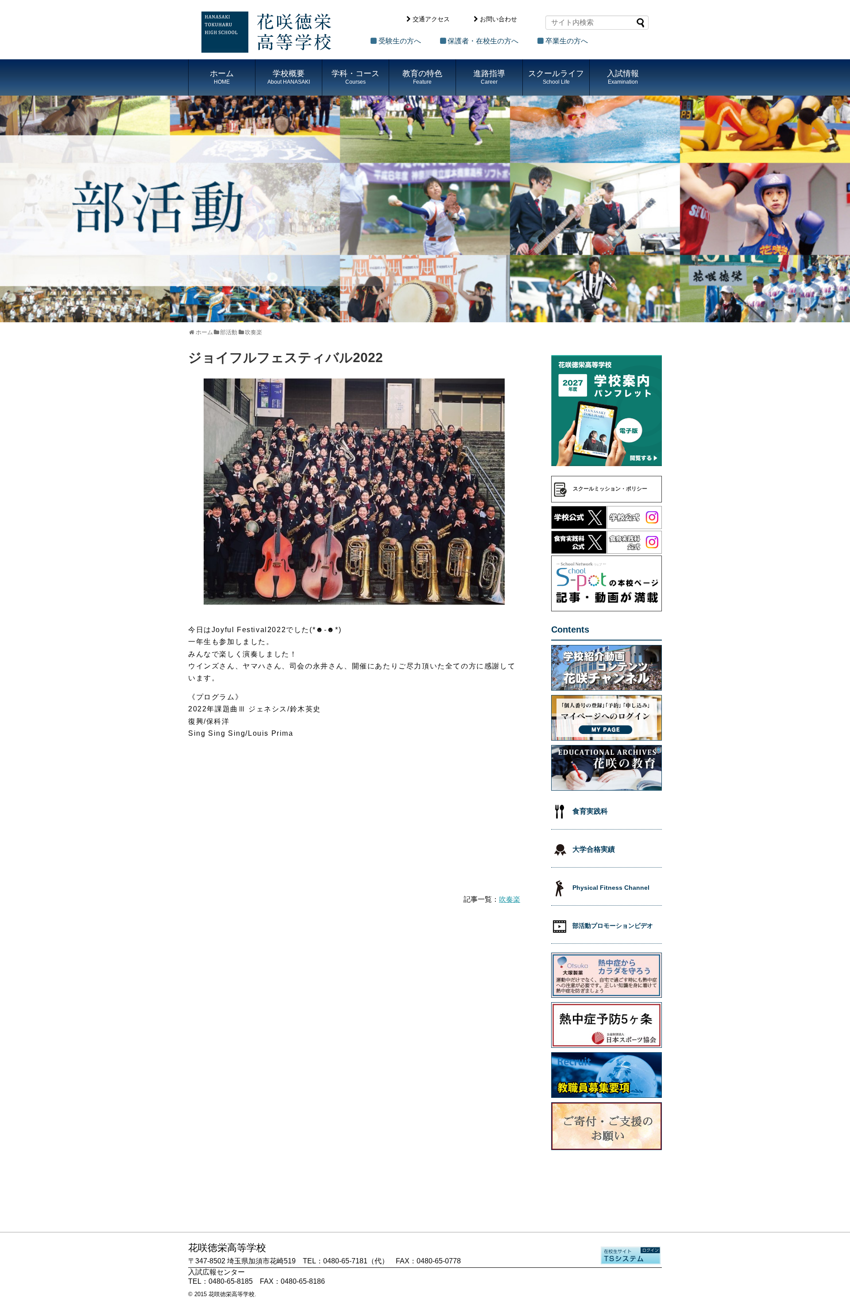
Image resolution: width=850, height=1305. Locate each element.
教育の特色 (422, 77)
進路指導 (489, 77)
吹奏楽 (509, 899)
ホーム (222, 77)
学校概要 (288, 77)
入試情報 (623, 77)
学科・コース (355, 77)
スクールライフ (556, 77)
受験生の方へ (400, 41)
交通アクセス (431, 19)
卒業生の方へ (566, 41)
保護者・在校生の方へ (483, 41)
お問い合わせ (498, 19)
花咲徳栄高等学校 (232, 1294)
